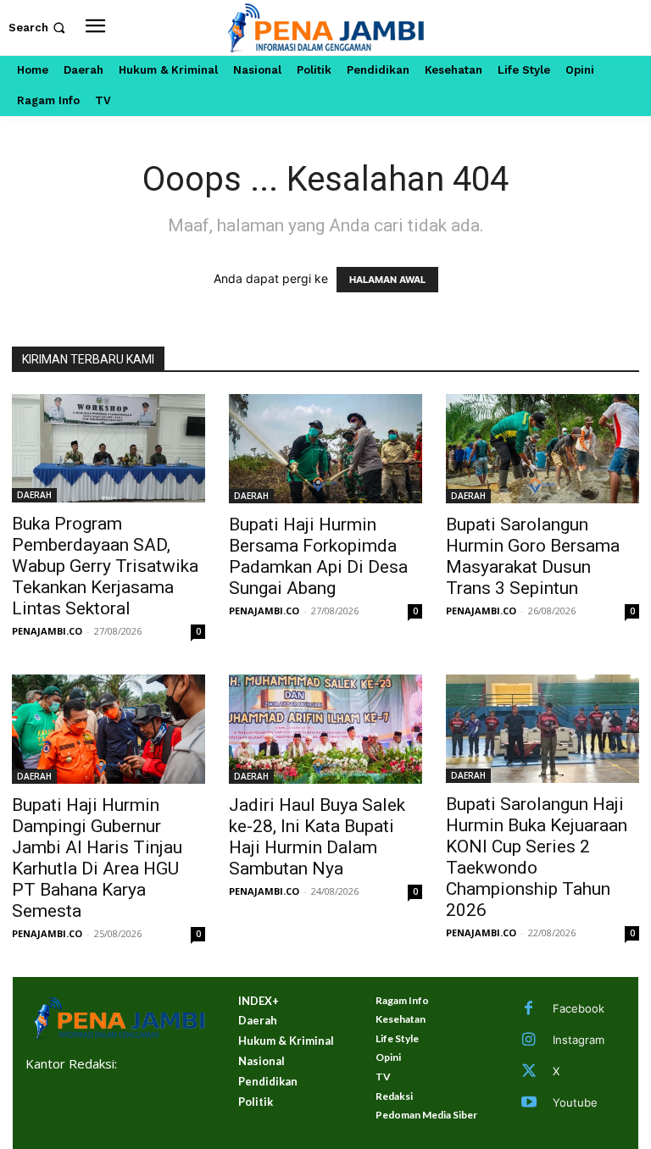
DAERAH (34, 495)
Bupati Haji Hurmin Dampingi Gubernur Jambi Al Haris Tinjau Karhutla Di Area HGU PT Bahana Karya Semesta (97, 858)
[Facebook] (529, 1009)
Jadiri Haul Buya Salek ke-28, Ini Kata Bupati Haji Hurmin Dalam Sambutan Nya (317, 837)
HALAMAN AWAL (387, 280)
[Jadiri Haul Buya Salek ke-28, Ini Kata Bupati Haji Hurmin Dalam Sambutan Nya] (325, 728)
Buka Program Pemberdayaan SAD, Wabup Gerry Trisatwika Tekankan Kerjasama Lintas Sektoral (105, 566)
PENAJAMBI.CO (47, 630)
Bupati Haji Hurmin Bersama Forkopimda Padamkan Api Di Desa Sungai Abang (318, 556)
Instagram (578, 1039)
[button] (38, 27)
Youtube (575, 1102)
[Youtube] (529, 1103)
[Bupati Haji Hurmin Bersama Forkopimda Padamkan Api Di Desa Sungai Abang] (325, 448)
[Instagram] (529, 1040)
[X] (529, 1072)
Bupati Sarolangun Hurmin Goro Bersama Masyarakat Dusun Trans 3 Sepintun (533, 556)
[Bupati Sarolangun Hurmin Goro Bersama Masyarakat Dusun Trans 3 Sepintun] (542, 448)
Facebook (578, 1008)
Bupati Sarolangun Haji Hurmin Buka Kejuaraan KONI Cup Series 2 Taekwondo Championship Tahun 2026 (536, 857)
